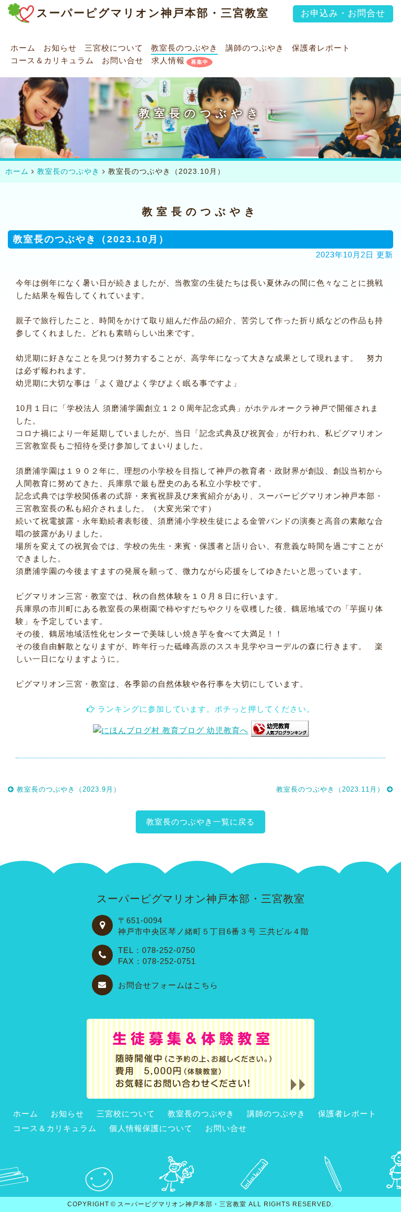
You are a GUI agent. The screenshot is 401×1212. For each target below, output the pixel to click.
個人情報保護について (151, 1128)
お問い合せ (123, 61)
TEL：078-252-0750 (156, 950)
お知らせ (60, 48)
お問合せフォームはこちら (168, 985)
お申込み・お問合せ (343, 13)
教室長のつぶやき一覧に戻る (200, 821)
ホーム (23, 48)
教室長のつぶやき (184, 48)
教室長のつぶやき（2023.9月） (67, 789)
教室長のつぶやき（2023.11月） (331, 789)
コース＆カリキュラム (52, 61)
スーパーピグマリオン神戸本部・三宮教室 (181, 1204)
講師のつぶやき (255, 48)
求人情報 (168, 61)
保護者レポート (321, 48)
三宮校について (114, 48)
